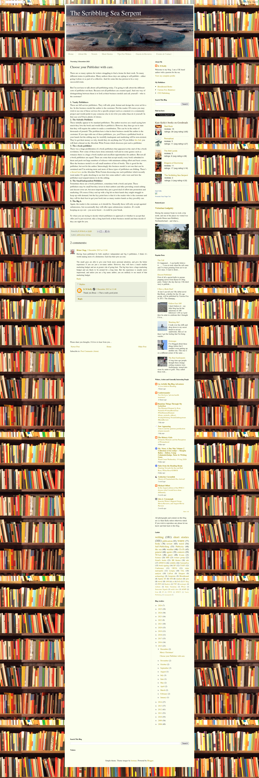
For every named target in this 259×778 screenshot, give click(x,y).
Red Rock (168, 126)
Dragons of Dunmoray (173, 163)
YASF (182, 565)
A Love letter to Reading (167, 386)
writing (88, 235)
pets (187, 578)
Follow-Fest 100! (175, 303)
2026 (160, 605)
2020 (160, 627)
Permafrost (169, 138)
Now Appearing (164, 426)
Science (158, 557)
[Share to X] (103, 231)
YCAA (158, 554)
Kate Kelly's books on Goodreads (171, 122)
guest (170, 554)
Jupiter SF (162, 578)
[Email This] (98, 231)
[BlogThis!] (101, 231)
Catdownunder (164, 392)
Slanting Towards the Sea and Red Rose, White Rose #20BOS (170, 469)
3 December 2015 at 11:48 (106, 289)
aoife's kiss (175, 589)
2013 (160, 705)
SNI (171, 578)
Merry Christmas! (166, 652)
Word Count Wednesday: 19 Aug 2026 (172, 459)
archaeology (159, 576)
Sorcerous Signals (161, 589)
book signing (164, 565)
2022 (160, 620)
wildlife (173, 563)
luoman (134, 760)
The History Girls (165, 437)
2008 (160, 724)
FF (163, 592)
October (163, 664)
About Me (82, 53)
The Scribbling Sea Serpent (105, 12)
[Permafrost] (159, 142)
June (162, 679)
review (170, 543)
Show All (186, 511)
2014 (160, 702)
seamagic (183, 584)
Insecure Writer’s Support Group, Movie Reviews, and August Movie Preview (171, 503)
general (158, 551)
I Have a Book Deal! (165, 289)
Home (71, 53)
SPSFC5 (178, 592)
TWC (175, 584)
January (163, 697)
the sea (158, 549)
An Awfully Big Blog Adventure (171, 384)
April (162, 686)
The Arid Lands (170, 150)
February (164, 693)
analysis (158, 573)
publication (81, 235)
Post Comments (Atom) (90, 351)
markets (179, 578)
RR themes (176, 560)
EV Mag (186, 581)
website (158, 587)
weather (170, 549)
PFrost (183, 587)
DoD (178, 581)
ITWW (170, 592)
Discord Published (164, 274)
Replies (82, 284)
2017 (160, 638)
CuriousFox (184, 563)
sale (187, 560)
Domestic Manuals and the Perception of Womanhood (172, 440)
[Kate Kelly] (156, 193)
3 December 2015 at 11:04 (97, 250)
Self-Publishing (162, 546)
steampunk (167, 595)
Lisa (156, 592)
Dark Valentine (171, 587)
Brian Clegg (81, 250)
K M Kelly (87, 289)
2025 (160, 609)
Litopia (172, 570)
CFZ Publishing (164, 93)
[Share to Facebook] (106, 231)
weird (181, 543)
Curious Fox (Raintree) (166, 90)
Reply (79, 278)
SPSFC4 (162, 563)
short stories (181, 537)
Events (181, 555)
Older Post (142, 346)
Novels (94, 53)
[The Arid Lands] (159, 155)
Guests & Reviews (144, 53)
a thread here (75, 172)
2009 (160, 720)
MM (167, 557)
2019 (160, 631)
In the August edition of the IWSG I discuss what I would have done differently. (171, 490)
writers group (179, 557)
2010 (160, 717)
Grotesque (172, 341)
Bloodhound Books (165, 86)
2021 (160, 623)
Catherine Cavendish (166, 476)
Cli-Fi (181, 549)
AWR (168, 581)
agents (169, 551)
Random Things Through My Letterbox (170, 404)
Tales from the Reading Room (170, 465)
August (163, 671)
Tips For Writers (124, 53)
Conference (159, 568)
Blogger (150, 760)
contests (181, 551)
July (162, 675)
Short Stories (107, 53)
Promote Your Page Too (163, 196)
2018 (160, 634)
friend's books (160, 560)
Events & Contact (163, 53)
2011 (160, 713)
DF (174, 565)
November (164, 660)
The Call (161, 260)
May (162, 682)
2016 (160, 642)
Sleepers (182, 573)
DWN (159, 584)
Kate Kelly (158, 191)
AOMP (184, 589)
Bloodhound (184, 576)
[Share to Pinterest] (108, 231)
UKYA (174, 568)
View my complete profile (165, 75)
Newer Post (75, 346)
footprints (172, 576)
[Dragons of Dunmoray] (159, 167)
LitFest (170, 573)
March (163, 690)
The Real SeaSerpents (177, 357)
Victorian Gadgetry (164, 208)
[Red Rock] (159, 130)
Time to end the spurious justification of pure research (171, 429)
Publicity (180, 546)
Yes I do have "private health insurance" (168, 396)
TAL (182, 570)
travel (160, 581)
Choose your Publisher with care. (172, 656)
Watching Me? (174, 322)
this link (138, 140)
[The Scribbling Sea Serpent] (159, 179)
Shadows (167, 584)
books (157, 543)
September (164, 668)
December (164, 649)
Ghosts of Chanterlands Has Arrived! (171, 479)
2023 (160, 616)
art (173, 581)
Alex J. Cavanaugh (165, 498)
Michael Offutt (164, 485)
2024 (160, 612)
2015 (160, 646)
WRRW (181, 540)
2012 (160, 709)
